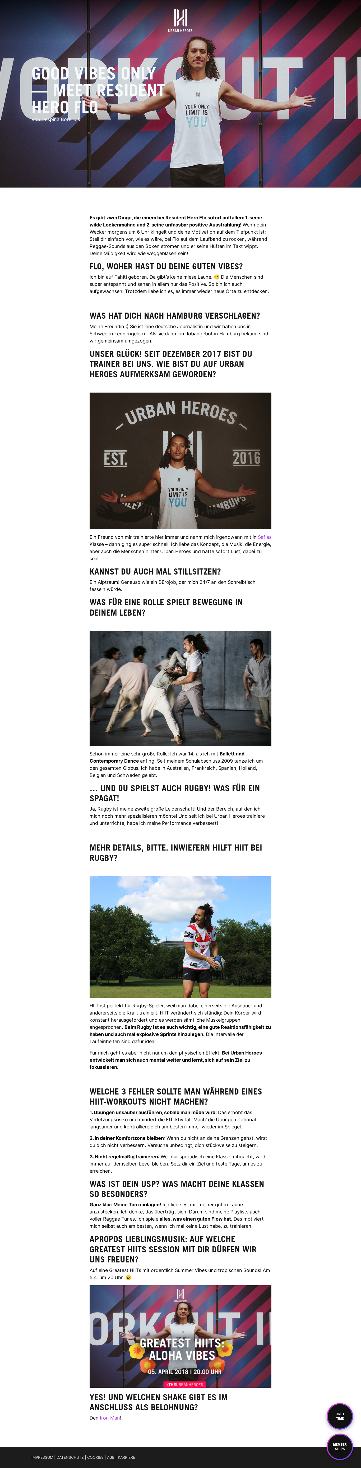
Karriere (126, 1457)
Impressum (42, 1457)
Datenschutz (70, 1457)
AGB (110, 1457)
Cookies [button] (95, 1457)
